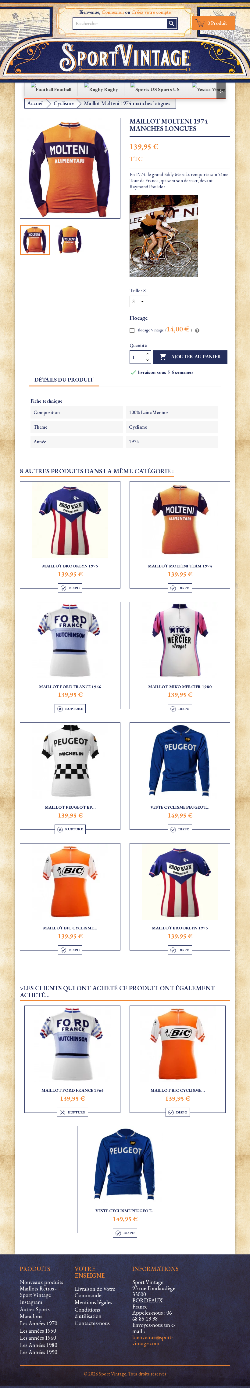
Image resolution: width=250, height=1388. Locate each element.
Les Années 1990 (38, 1352)
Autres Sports (35, 1309)
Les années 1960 (38, 1337)
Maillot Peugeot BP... (70, 807)
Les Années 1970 (38, 1323)
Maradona (31, 1316)
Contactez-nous (92, 1323)
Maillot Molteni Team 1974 (180, 566)
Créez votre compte (151, 12)
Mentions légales (93, 1302)
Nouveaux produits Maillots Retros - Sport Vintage (41, 1288)
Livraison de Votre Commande (95, 1292)
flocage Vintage (164, 330)
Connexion (113, 12)
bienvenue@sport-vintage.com (152, 1340)
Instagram (31, 1301)
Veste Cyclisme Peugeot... (179, 807)
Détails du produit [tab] (63, 379)
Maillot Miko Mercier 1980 (180, 686)
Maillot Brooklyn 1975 (70, 566)
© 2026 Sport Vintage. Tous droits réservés (125, 1374)
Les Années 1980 (38, 1345)
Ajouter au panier (190, 356)
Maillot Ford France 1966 (70, 686)
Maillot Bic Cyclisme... (70, 928)
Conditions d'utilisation (88, 1313)
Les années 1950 (38, 1330)
